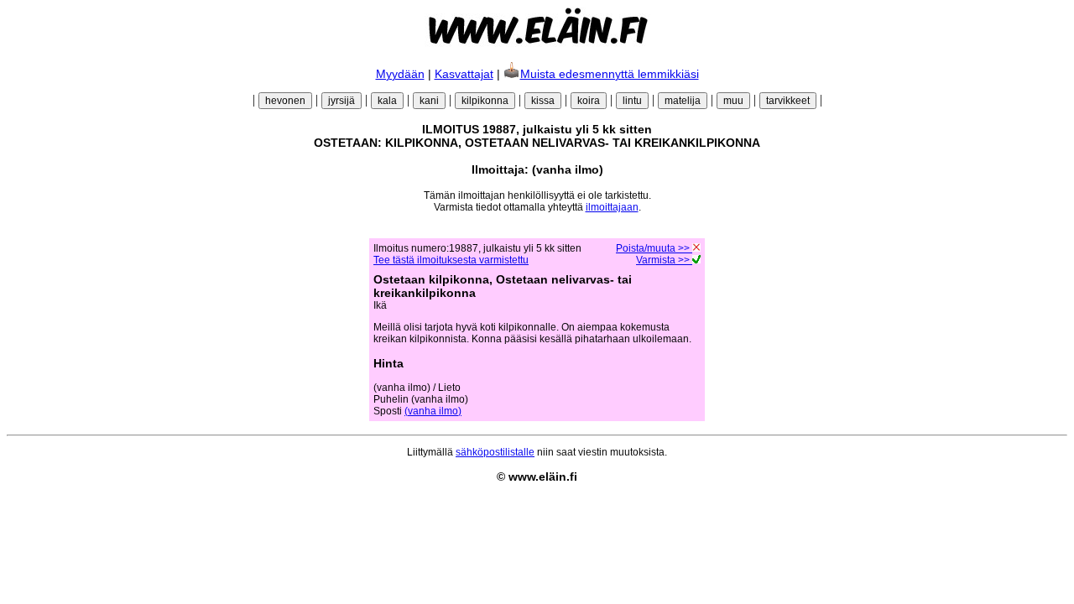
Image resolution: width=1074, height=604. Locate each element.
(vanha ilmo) (432, 411)
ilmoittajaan (612, 207)
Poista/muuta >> (654, 248)
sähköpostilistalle (495, 452)
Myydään (400, 74)
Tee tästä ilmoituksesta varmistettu (451, 260)
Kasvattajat (464, 74)
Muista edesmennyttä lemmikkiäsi (609, 74)
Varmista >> (664, 260)
